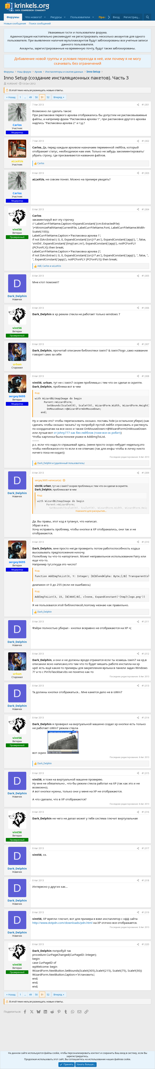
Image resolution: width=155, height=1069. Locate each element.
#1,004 (145, 209)
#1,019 (145, 912)
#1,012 (145, 653)
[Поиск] (147, 17)
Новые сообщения (15, 23)
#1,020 (145, 944)
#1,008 (145, 376)
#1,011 (145, 621)
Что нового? (33, 17)
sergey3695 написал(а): (48, 480)
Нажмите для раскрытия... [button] (91, 511)
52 (48, 97)
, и (49, 266)
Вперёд (57, 97)
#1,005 (145, 275)
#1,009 (145, 472)
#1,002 (145, 141)
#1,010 (145, 542)
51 (42, 97)
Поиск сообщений (40, 23)
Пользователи (80, 17)
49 (30, 97)
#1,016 (145, 812)
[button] (45, 17)
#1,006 (145, 308)
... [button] (25, 97)
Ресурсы (56, 17)
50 (36, 97)
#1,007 (145, 344)
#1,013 (145, 685)
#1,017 (145, 848)
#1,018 (145, 880)
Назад (12, 97)
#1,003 (145, 173)
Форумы (13, 17)
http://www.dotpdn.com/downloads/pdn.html (62, 923)
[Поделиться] (138, 105)
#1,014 (145, 717)
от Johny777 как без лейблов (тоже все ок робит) (87, 432)
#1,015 (145, 773)
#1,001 (145, 104)
